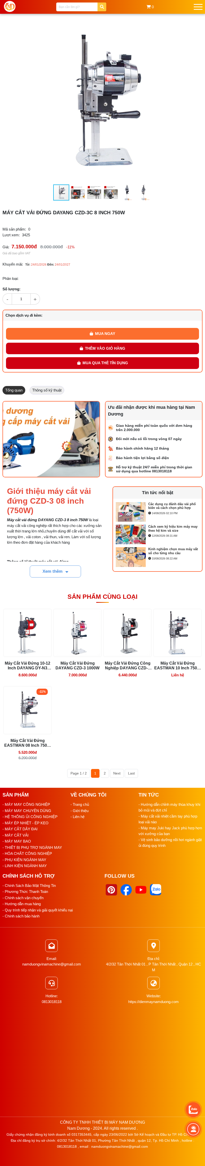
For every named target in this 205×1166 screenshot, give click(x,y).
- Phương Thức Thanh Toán (25, 891)
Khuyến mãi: (12, 264)
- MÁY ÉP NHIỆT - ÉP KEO (25, 823)
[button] (178, 28)
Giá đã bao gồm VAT (16, 253)
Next (116, 773)
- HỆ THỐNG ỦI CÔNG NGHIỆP (30, 817)
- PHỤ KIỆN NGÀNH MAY (24, 860)
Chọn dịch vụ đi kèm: (24, 315)
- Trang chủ (79, 804)
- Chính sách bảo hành (21, 916)
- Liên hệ (77, 817)
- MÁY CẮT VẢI (15, 835)
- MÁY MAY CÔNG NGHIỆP (26, 804)
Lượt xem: (11, 235)
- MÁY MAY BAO (16, 841)
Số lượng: (11, 289)
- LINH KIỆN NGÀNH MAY (24, 866)
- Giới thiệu (79, 811)
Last (131, 773)
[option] (158, 512)
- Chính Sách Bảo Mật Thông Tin (29, 885)
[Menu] (198, 7)
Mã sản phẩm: (14, 229)
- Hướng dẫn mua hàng (21, 904)
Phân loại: (10, 278)
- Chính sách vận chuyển (23, 898)
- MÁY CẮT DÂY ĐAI (20, 829)
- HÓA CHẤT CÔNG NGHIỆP (27, 853)
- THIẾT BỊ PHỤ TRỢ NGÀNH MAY (32, 847)
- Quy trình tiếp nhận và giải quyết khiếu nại (37, 910)
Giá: (5, 247)
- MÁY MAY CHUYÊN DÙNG (26, 811)
